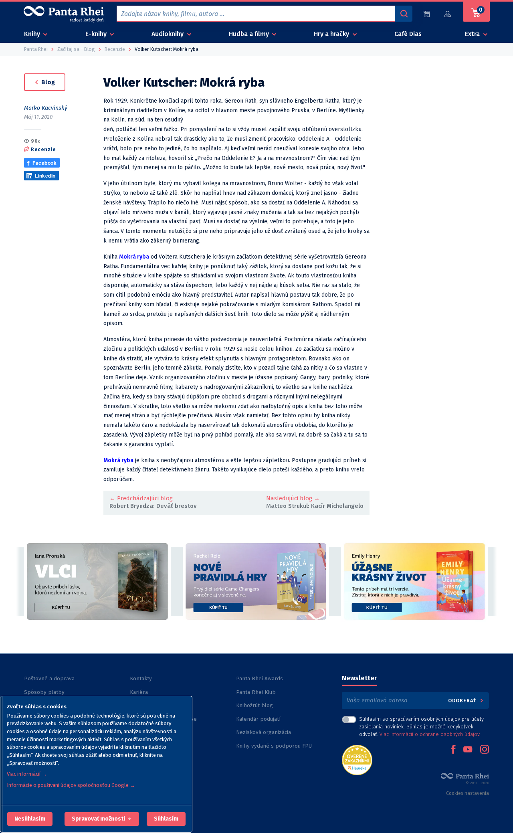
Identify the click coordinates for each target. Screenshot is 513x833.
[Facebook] (453, 750)
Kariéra (139, 692)
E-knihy (96, 34)
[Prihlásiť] (448, 14)
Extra (473, 34)
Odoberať (463, 701)
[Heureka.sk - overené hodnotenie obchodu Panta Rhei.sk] (357, 759)
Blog (47, 82)
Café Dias (408, 34)
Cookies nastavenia (467, 793)
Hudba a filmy (250, 34)
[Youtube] (467, 750)
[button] (30, 819)
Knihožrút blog (254, 705)
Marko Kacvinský (45, 108)
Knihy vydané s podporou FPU (274, 745)
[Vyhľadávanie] (403, 14)
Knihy (33, 34)
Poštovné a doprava (49, 678)
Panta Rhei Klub (256, 692)
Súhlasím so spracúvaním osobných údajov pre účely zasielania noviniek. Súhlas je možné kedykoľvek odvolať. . (421, 726)
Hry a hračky (332, 34)
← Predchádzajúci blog (141, 498)
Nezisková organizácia (263, 732)
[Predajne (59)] (426, 14)
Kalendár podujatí (258, 719)
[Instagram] (484, 750)
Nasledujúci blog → (293, 498)
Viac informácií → (27, 774)
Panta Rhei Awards (259, 678)
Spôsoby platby (44, 692)
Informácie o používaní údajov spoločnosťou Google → (71, 785)
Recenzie (43, 149)
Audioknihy (168, 34)
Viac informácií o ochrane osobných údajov (429, 734)
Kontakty (141, 678)
